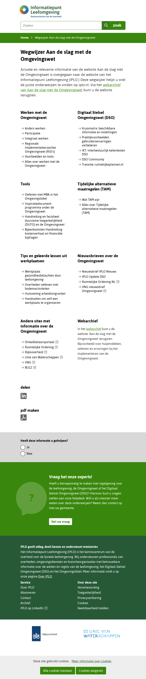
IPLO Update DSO (94, 276)
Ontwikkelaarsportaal (41, 342)
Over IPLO (45, 576)
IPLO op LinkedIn (34, 608)
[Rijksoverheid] (44, 634)
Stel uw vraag (60, 521)
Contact (26, 598)
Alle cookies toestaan (57, 670)
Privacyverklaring (89, 598)
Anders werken (35, 128)
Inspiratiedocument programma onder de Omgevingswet (39, 207)
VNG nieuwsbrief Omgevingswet (94, 289)
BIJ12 (30, 368)
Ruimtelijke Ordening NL (100, 282)
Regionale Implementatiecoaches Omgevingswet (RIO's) (40, 147)
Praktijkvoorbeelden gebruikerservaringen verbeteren (96, 141)
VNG (30, 362)
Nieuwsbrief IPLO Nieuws (99, 271)
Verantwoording (88, 587)
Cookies (83, 603)
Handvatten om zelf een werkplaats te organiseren (42, 300)
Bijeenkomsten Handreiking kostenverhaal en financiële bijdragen (44, 233)
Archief (25, 603)
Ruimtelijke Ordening (41, 347)
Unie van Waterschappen (44, 357)
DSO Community (93, 159)
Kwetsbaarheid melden (93, 608)
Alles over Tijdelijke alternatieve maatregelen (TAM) (99, 208)
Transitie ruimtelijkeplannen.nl (102, 164)
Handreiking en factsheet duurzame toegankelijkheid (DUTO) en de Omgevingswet (44, 220)
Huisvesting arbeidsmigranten (45, 293)
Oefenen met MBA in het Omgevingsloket (41, 196)
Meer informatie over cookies (91, 661)
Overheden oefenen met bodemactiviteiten (41, 286)
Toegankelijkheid (89, 592)
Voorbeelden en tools (39, 156)
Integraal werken (36, 138)
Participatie (32, 133)
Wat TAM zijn (90, 199)
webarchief (93, 329)
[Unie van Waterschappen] (101, 634)
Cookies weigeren (91, 670)
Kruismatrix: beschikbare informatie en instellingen (99, 130)
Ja (28, 447)
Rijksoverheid (36, 352)
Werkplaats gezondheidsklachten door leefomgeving (43, 275)
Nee (29, 453)
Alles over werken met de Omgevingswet (42, 163)
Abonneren (28, 592)
